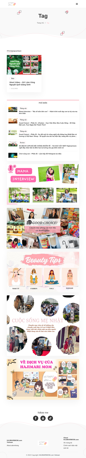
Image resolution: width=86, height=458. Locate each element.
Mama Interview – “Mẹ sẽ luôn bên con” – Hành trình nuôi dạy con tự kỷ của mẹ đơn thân (48, 112)
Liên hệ (65, 448)
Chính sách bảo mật (70, 445)
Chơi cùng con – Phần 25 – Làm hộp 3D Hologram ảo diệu (40, 154)
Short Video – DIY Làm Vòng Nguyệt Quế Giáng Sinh (22, 83)
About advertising (13, 445)
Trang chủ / (41, 23)
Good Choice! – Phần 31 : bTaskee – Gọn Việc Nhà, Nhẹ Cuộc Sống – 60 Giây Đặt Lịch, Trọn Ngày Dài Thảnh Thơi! (47, 124)
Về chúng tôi (67, 443)
